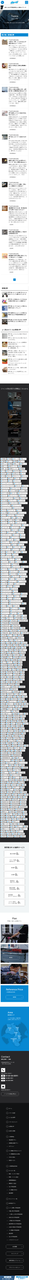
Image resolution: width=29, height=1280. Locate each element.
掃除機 (10, 716)
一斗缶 (24, 615)
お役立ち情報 (12, 1131)
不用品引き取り (6, 625)
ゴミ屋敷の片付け (13, 1189)
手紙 (16, 708)
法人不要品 (21, 740)
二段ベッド (5, 640)
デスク (4, 547)
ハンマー (12, 559)
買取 (27, 794)
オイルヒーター (16, 488)
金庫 (16, 814)
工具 (17, 694)
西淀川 (10, 792)
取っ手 (4, 662)
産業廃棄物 (18, 753)
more (10, 937)
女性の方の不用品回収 (14, 1217)
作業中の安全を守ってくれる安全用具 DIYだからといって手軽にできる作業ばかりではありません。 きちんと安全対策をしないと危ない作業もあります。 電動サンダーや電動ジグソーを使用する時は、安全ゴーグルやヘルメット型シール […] (18, 122)
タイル (4, 539)
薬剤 (24, 784)
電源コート (24, 828)
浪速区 (21, 743)
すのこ (9, 476)
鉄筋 (23, 816)
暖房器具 (19, 723)
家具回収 (4, 684)
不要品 (23, 628)
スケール (15, 530)
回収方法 (4, 667)
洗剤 (3, 743)
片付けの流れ (12, 1157)
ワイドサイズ (5, 610)
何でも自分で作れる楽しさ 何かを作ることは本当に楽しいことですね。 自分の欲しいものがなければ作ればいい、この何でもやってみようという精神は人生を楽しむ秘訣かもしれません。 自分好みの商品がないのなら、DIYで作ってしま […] (18, 145)
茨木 (8, 784)
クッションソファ (6, 508)
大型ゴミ (9, 674)
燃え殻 (11, 748)
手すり (10, 708)
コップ (19, 510)
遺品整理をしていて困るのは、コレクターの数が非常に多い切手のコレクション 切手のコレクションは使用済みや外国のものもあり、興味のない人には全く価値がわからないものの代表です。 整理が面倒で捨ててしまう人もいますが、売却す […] (18, 264)
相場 (18, 760)
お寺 (9, 473)
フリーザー (5, 571)
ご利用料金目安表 (13, 1166)
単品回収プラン (12, 1139)
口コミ (10, 662)
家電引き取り (5, 689)
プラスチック (22, 574)
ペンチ (11, 583)
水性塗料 (9, 738)
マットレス (17, 593)
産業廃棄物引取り (6, 757)
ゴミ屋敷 (19, 520)
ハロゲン (15, 554)
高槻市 (4, 836)
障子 (9, 821)
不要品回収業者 (23, 630)
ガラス (17, 498)
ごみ (3, 476)
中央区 (4, 635)
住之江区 (24, 642)
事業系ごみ (12, 637)
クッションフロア (18, 508)
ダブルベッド (5, 542)
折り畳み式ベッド (6, 713)
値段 (8, 647)
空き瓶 (4, 767)
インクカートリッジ (7, 483)
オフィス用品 (5, 493)
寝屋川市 (10, 694)
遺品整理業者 (23, 806)
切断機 (4, 657)
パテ (25, 561)
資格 (21, 797)
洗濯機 (9, 743)
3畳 (11, 463)
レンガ (4, 606)
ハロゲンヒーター (6, 557)
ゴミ (14, 517)
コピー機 (4, 512)
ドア (24, 547)
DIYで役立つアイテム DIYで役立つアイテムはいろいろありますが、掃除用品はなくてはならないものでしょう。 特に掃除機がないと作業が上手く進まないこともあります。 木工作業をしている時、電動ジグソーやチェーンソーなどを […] (18, 74)
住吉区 (4, 645)
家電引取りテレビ (6, 691)
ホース (4, 586)
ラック (10, 598)
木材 (8, 726)
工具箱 (4, 696)
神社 (17, 765)
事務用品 (4, 637)
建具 (17, 704)
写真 (17, 650)
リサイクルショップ (16, 603)
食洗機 (4, 833)
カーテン (4, 495)
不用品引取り (16, 625)
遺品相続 (4, 809)
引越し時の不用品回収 (14, 1211)
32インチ (21, 461)
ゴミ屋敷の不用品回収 (14, 1230)
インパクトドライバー (8, 485)
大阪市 (4, 677)
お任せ (4, 473)
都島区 (12, 811)
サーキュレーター (21, 522)
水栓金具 (17, 738)
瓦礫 (17, 750)
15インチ (23, 459)
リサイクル (5, 603)
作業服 (10, 645)
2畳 (16, 461)
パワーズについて (13, 1122)
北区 (3, 660)
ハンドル (4, 559)
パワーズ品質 (12, 1113)
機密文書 (15, 735)
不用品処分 (14, 620)
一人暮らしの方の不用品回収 (15, 1214)
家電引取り (14, 689)
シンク (23, 527)
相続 (23, 760)
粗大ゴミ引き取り (16, 775)
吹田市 (11, 664)
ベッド (12, 579)
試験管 (9, 794)
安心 (23, 679)
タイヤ (23, 537)
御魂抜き (25, 706)
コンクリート (13, 512)
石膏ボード (5, 765)
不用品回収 (5, 623)
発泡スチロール (6, 760)
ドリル (23, 549)
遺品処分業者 (15, 802)
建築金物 (4, 706)
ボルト (10, 586)
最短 (3, 726)
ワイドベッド (5, 613)
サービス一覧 (12, 1170)
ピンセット (25, 566)
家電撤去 (16, 691)
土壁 (14, 669)
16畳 (3, 461)
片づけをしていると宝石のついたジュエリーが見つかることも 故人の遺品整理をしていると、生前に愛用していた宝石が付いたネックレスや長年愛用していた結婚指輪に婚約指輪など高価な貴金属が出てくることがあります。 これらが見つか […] (18, 240)
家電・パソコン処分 (13, 1177)
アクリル (24, 478)
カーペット (23, 495)
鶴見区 (23, 836)
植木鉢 (4, 733)
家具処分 (19, 682)
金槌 (21, 814)
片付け (17, 748)
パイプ (12, 561)
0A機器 (4, 459)
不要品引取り (5, 633)
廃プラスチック (12, 701)
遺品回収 (23, 802)
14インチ (16, 459)
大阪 (23, 674)
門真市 (9, 819)
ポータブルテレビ (6, 591)
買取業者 (4, 797)
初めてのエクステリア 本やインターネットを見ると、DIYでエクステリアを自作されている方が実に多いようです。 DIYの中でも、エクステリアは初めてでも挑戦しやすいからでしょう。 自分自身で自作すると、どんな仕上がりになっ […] (18, 193)
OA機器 (22, 468)
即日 (8, 660)
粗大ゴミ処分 (21, 772)
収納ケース (22, 660)
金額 (8, 816)
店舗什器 (22, 699)
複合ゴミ (10, 789)
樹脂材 (4, 735)
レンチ (10, 606)
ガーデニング (13, 500)
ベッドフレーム (21, 579)
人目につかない (20, 640)
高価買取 (22, 833)
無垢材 (21, 745)
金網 (3, 816)
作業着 (16, 645)
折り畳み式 (16, 711)
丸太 (16, 635)
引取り (18, 706)
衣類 (23, 787)
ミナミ (4, 596)
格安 (17, 731)
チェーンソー (23, 542)
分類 (11, 655)
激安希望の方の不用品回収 (15, 1223)
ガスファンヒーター (7, 498)
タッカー (10, 539)
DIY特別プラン (12, 1203)
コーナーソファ (6, 517)
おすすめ (17, 471)
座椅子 (4, 701)
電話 (8, 831)
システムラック (17, 525)
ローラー (22, 608)
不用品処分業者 (23, 620)
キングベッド (23, 503)
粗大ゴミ (13, 772)
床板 (8, 699)
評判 (3, 794)
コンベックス (22, 512)
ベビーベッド (13, 581)
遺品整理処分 (5, 806)
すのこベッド (16, 476)
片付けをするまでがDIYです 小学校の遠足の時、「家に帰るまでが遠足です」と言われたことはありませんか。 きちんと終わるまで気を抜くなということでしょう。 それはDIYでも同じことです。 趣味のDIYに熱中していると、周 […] (18, 98)
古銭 (21, 662)
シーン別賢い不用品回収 (14, 1207)
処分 (9, 652)
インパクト (18, 483)
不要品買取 (25, 633)
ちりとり (4, 478)
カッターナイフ (23, 493)
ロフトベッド (5, 608)
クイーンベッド (17, 505)
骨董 (9, 833)
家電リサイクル (6, 686)
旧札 (8, 723)
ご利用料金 (11, 1136)
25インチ (9, 461)
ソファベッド (15, 537)
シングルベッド (6, 530)
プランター (16, 576)
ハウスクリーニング (13, 1239)
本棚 (18, 726)
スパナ (22, 530)
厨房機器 (14, 660)
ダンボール (14, 542)
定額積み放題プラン (13, 1143)
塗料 (3, 672)
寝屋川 (4, 694)
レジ (25, 603)
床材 (3, 699)
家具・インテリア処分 (14, 1173)
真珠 (3, 762)
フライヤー (21, 569)
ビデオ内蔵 (16, 564)
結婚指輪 (24, 777)
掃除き (4, 716)
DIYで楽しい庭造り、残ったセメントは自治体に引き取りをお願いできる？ (17, 352)
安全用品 (17, 679)
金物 (26, 814)
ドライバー (16, 549)
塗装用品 (9, 672)
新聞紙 (25, 721)
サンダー (12, 522)
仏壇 (8, 642)
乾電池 (21, 635)
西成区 (4, 792)
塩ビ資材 (17, 672)
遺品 (9, 799)
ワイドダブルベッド (17, 610)
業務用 (10, 733)
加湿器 (16, 657)
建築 (27, 704)
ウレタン (18, 485)
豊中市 (15, 794)
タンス (17, 539)
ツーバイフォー (6, 544)
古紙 (16, 662)
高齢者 (17, 836)
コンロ (4, 515)
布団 (19, 696)
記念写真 (24, 792)
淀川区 (4, 745)
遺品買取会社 (20, 809)
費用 (11, 797)
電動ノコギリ (5, 824)
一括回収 (18, 615)
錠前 (3, 819)
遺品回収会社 (5, 804)
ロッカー (17, 606)
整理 (3, 721)
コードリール (20, 515)
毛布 (3, 738)
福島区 (22, 765)
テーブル (21, 544)
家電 (18, 684)
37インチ (4, 463)
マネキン (24, 593)
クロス (4, 510)
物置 (3, 750)
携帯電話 (17, 718)
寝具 (22, 691)
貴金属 (21, 794)
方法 (3, 723)
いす (3, 471)
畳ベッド (20, 757)
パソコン (19, 561)
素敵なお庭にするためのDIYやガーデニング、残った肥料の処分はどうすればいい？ (18, 162)
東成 (11, 728)
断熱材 (14, 721)
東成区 (16, 728)
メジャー (10, 596)
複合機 (17, 789)
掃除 (26, 713)
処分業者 (23, 652)
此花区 (22, 735)
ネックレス (10, 552)
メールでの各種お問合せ (10, 1094)
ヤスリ (4, 598)
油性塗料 (4, 740)
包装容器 (23, 657)
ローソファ (14, 608)
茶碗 (19, 784)
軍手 (26, 797)
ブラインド (5, 574)
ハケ (3, 554)
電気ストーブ (5, 828)
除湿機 (20, 819)
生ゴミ (23, 750)
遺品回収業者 (15, 804)
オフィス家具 (14, 490)
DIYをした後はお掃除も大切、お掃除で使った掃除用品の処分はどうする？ (18, 91)
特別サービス (12, 1160)
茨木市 (14, 784)
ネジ (3, 552)
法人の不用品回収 (13, 1236)
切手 (23, 655)
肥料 (9, 782)
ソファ (23, 534)
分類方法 (17, 655)
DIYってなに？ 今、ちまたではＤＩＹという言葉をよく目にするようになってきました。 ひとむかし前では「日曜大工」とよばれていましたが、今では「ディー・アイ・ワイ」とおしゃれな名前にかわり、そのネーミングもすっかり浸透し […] (18, 50)
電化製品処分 (5, 826)
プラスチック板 (6, 576)
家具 (13, 682)
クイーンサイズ (6, 505)
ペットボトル (22, 581)
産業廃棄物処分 (13, 58)
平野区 (25, 696)
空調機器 (25, 767)
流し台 (15, 743)
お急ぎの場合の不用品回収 (15, 1227)
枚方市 (11, 731)
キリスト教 (5, 503)
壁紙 (3, 674)
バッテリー (5, 561)
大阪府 (10, 677)
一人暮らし (5, 615)
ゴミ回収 (12, 520)
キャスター (22, 500)
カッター (14, 493)
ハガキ (24, 552)
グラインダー (11, 510)
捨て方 (20, 713)
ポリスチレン (5, 588)
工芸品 (10, 696)
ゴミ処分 (20, 517)
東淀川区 (4, 731)
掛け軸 (4, 718)
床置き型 (14, 699)
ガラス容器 (24, 498)
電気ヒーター (15, 828)
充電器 (18, 647)
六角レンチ (5, 650)
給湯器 (12, 780)
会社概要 (14, 1246)
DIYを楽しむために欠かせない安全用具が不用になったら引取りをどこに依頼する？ (17, 321)
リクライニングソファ (16, 601)
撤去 (23, 718)
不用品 (24, 618)
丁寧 (3, 618)
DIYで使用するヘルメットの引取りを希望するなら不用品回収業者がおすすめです (17, 314)
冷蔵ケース (23, 650)
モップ (17, 596)
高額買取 (10, 836)
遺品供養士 (16, 799)
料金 (8, 721)
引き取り (12, 706)
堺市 (26, 669)
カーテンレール (13, 495)
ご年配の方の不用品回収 (14, 1220)
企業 (13, 642)
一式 (12, 615)
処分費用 (4, 655)
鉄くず (18, 816)
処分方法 (15, 652)
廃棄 (25, 701)
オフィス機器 (23, 490)
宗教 (3, 682)
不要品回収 (13, 630)
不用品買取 (16, 628)
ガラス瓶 (4, 500)
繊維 (27, 780)
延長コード (10, 704)
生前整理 (4, 753)
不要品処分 (5, 630)
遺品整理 (11, 224)
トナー (10, 547)
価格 (3, 647)
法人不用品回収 (12, 1186)
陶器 (26, 819)
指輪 (15, 713)
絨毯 (18, 780)
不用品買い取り (6, 628)
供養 (22, 645)
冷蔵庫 (4, 652)
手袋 (21, 708)
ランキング (5, 601)
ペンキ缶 (4, 583)
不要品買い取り (16, 633)
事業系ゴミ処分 (12, 1183)
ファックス (12, 569)
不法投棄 (18, 618)
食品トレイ (20, 831)
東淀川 (22, 728)
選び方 (4, 799)
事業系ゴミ (21, 637)
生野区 (11, 753)
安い (3, 679)
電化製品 (21, 824)
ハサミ (9, 554)
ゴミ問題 (4, 520)
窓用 (11, 770)
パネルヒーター (6, 564)
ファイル (4, 569)
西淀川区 (17, 792)
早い (13, 723)
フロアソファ (14, 571)
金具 (25, 811)
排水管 (23, 716)
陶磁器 (4, 821)
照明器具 (4, 748)
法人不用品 (12, 740)
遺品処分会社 (5, 802)
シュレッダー (5, 527)
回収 (21, 664)
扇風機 (4, 708)
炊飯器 (15, 745)
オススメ (24, 488)
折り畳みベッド (6, 711)
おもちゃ (24, 471)
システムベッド (6, 525)
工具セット (23, 694)
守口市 (22, 677)
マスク (15, 591)
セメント (16, 534)
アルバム (4, 481)
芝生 (3, 784)
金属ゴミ (9, 814)
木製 (13, 726)
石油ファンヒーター (22, 762)
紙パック (17, 777)
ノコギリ (18, 552)
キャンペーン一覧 (13, 1198)
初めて (10, 657)
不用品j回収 (5, 620)
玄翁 (8, 750)
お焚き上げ (16, 473)
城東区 (20, 669)
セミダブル (21, 532)
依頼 (27, 645)
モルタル (24, 596)
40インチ (16, 463)
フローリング (23, 571)
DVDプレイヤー (14, 468)
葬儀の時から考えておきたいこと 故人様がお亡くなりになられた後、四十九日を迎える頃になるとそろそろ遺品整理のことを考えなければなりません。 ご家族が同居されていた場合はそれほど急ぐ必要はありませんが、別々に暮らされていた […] (18, 217)
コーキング (11, 515)
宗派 (8, 682)
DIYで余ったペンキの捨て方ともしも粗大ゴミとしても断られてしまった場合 (17, 294)
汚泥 (23, 738)
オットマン (5, 490)
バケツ (18, 559)
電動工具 (14, 824)
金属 (3, 814)
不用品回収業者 (15, 623)
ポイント (17, 586)
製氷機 (4, 789)
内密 (12, 650)
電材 (26, 826)
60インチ (4, 466)
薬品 (3, 787)
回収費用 (19, 667)
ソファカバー (5, 537)
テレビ (14, 544)
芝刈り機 (22, 782)
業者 (24, 733)
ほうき (11, 478)
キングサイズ (14, 503)
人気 (12, 640)
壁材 (23, 672)
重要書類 (19, 811)
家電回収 (22, 686)
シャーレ (26, 525)
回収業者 (12, 667)
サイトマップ (14, 1253)
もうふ (17, 478)
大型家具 (17, 674)
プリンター (24, 576)
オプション (11, 1146)
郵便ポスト (5, 811)
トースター (17, 547)
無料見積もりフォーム (14, 1260)
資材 (16, 797)
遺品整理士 (14, 806)
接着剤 (10, 718)
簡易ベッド (5, 772)
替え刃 (26, 723)
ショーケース (15, 527)
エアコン (26, 485)
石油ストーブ (10, 762)
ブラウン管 (13, 574)
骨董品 (15, 833)
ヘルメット (5, 579)
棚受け (26, 731)
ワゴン (20, 613)
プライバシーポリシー (14, 1267)
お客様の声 (11, 1126)
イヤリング (17, 481)
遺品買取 (12, 809)
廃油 (3, 704)
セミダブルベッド (6, 534)
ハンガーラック (18, 557)
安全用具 (9, 679)
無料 (27, 745)
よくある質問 (12, 1117)
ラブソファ (17, 598)
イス (11, 481)
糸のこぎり (5, 777)
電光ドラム (16, 821)
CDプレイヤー (13, 466)
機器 (9, 735)
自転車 (15, 782)
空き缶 (10, 767)
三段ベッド (10, 618)
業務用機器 (17, 733)
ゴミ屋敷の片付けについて (15, 1150)
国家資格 (4, 669)
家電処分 (15, 686)
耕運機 (4, 782)
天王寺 (16, 677)
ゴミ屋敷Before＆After (14, 1154)
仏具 (3, 642)
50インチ (24, 463)
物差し (23, 748)
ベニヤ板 (4, 581)
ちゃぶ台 (25, 476)
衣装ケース (16, 787)
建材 (22, 704)
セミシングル (11, 532)
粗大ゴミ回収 (5, 775)
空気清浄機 (17, 767)
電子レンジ (19, 826)
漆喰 (9, 745)
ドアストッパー (6, 549)
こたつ (23, 473)
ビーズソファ (16, 566)
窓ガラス (4, 770)
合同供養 (4, 664)
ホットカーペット (20, 583)
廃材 (20, 701)
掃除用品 (17, 716)
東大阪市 (4, 728)
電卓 (13, 826)
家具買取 (12, 684)
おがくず (9, 471)
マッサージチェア (6, 593)
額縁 (13, 831)
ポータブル (14, 588)
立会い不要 (17, 770)
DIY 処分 (4, 468)
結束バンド (5, 780)
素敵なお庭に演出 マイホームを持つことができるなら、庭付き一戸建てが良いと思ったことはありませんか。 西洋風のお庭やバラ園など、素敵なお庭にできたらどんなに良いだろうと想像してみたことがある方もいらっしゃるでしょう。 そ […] (18, 169)
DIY (20, 466)
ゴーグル (4, 522)
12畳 (10, 459)
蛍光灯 (9, 787)
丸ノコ (10, 635)
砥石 (12, 765)
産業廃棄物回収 (17, 755)
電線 (3, 831)
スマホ (4, 532)
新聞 (19, 721)
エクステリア (5, 488)
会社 (18, 642)
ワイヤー (14, 613)
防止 (14, 819)
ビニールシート (6, 566)
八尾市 (24, 647)
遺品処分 (24, 799)
